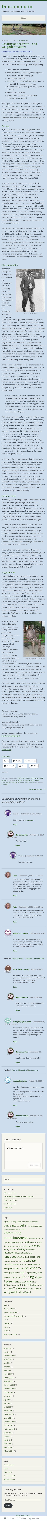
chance (23, 1229)
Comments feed (9, 1476)
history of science (11, 1249)
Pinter (17, 1272)
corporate (39, 1238)
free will (7, 1246)
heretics (28, 1246)
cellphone (16, 1229)
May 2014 (7, 1403)
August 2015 (8, 1359)
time (11, 1288)
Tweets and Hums (10, 1204)
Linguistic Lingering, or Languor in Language (19, 1197)
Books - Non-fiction (24, 778)
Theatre (6, 1289)
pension (11, 1268)
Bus (33, 1226)
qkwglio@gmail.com (22, 1022)
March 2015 (8, 1374)
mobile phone (22, 1264)
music (38, 1264)
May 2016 (7, 1352)
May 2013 (7, 1440)
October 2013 (8, 1425)
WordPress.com (9, 1480)
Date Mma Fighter (21, 969)
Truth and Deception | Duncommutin (25, 1070)
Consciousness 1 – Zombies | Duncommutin (28, 958)
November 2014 (9, 1389)
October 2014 (8, 1392)
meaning (8, 1264)
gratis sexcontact (20, 933)
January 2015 (8, 1381)
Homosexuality (6, 782)
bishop (30, 1226)
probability (32, 1272)
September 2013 (9, 1429)
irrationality (24, 1253)
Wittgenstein (11, 1292)
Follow (8, 1506)
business (38, 1226)
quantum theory (10, 1277)
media (15, 1264)
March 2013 (8, 1447)
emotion (27, 1242)
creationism (7, 1242)
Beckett (16, 1226)
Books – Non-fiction (10, 1312)
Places (6, 1327)
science (28, 1281)
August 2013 (8, 1433)
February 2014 (9, 1414)
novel (6, 1268)
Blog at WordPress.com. (23, 1515)
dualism (15, 1242)
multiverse (32, 1264)
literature (35, 1256)
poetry (24, 1272)
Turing (32, 782)
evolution (35, 1242)
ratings (19, 1277)
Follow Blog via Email (12, 1490)
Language (7, 1323)
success (12, 1285)
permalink (5, 784)
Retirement (21, 782)
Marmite (18, 1261)
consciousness (15, 1237)
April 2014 (7, 1407)
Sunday (17, 1285)
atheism (9, 1225)
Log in (6, 1469)
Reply (15, 824)
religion (38, 1277)
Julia (15, 876)
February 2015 (9, 1378)
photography (9, 1272)
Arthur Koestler (32, 1221)
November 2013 (9, 1422)
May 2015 (7, 1367)
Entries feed (8, 1472)
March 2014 (8, 1411)
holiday (21, 1249)
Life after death (23, 1257)
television (40, 1285)
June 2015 (7, 1363)
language (10, 1256)
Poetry (6, 1331)
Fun (5, 1320)
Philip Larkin (19, 1268)
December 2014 (9, 1385)
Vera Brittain (36, 1288)
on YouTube (6, 750)
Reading (14, 782)
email (20, 1242)
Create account (9, 1465)
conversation (32, 1238)
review (21, 1282)
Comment (34, 1165)
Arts (5, 1305)
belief (23, 1225)
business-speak (8, 1229)
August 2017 (8, 1348)
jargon (31, 1253)
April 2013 (7, 1444)
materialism (29, 1260)
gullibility (22, 1246)
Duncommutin (17, 6)
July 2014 (7, 1400)
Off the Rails (8, 1208)
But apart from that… (37, 789)
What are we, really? (10, 1334)
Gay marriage (35, 780)
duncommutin (22, 40)
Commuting (26, 780)
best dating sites (20, 1081)
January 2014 (8, 1418)
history (36, 1245)
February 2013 (9, 1451)
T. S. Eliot (23, 1285)
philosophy (33, 1268)
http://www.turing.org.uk (11, 736)
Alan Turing (18, 780)
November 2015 (9, 1356)
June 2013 (7, 1436)
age (5, 1221)
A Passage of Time (10, 1193)
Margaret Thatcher (10, 1261)
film (40, 1242)
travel (23, 1288)
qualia (39, 1272)
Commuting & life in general (13, 1316)
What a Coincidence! (11, 1200)
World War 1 (25, 1292)
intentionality (11, 1252)
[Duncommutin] (24, 35)
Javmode (30, 820)
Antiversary (21, 1221)
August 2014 (8, 1396)
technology (32, 1285)
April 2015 (7, 1370)
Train (27, 782)
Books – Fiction (9, 1309)
